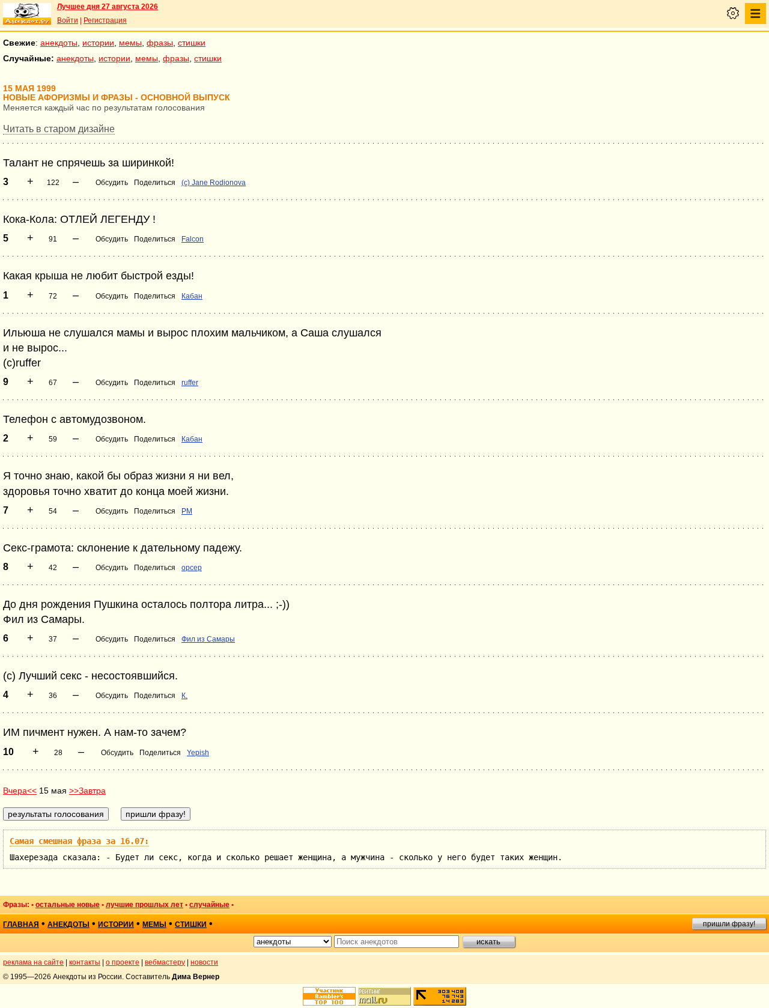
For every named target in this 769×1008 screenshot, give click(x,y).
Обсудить (112, 182)
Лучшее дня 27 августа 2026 (107, 6)
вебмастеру (165, 962)
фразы (160, 42)
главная (21, 924)
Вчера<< (20, 790)
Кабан (191, 296)
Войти (67, 20)
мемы (130, 42)
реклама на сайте (33, 962)
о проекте (122, 962)
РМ (186, 511)
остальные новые (67, 904)
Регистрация (105, 20)
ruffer (189, 382)
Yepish (198, 752)
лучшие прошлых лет (144, 904)
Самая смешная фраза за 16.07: (79, 841)
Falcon (192, 239)
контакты (84, 962)
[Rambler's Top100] (329, 996)
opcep (191, 567)
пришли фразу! (729, 924)
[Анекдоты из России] (27, 14)
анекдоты (59, 42)
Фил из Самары (208, 639)
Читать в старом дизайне (59, 129)
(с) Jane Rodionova (213, 182)
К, (184, 695)
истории (98, 42)
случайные (209, 904)
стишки (191, 42)
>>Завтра (87, 790)
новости (204, 962)
